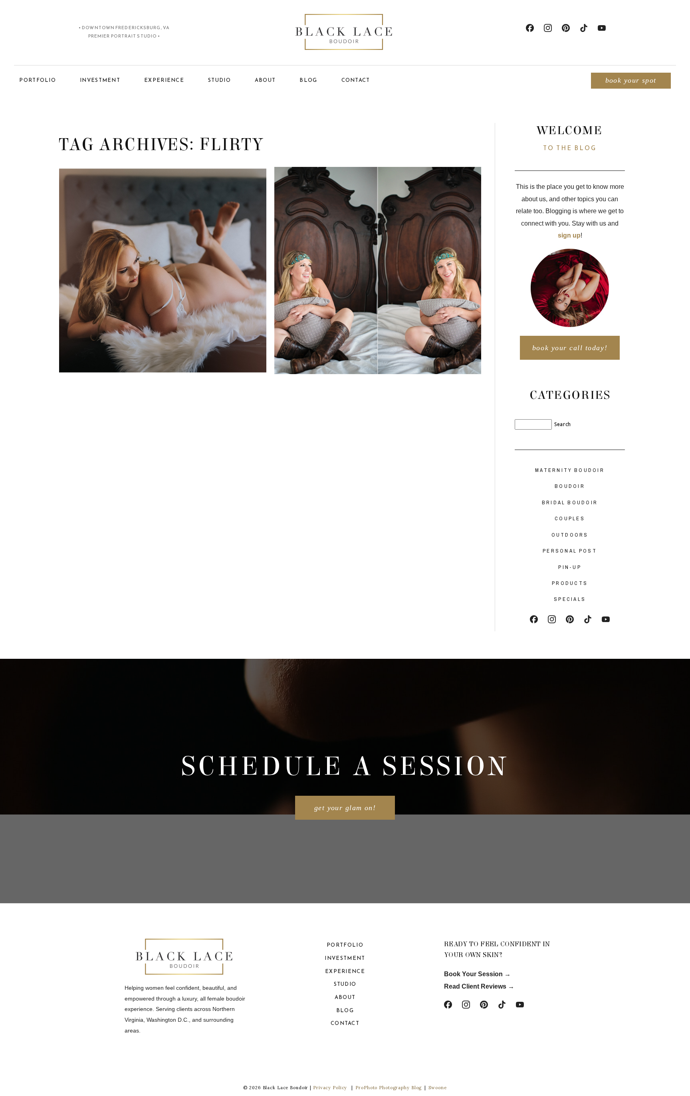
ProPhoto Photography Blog (388, 1087)
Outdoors (570, 534)
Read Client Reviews (475, 986)
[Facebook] (530, 28)
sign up (569, 235)
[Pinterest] (566, 28)
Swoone (437, 1087)
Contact (355, 80)
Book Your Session (474, 974)
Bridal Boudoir (570, 502)
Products (570, 583)
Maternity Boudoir (570, 470)
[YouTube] (602, 28)
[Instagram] (548, 28)
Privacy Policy (330, 1087)
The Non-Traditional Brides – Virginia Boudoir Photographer (162, 237)
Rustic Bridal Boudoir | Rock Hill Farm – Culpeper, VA (376, 242)
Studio (219, 80)
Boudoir (570, 486)
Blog (308, 80)
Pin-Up (569, 567)
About (265, 80)
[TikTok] (584, 28)
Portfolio (37, 80)
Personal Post (570, 550)
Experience (164, 80)
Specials (570, 599)
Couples (570, 518)
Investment (100, 80)
